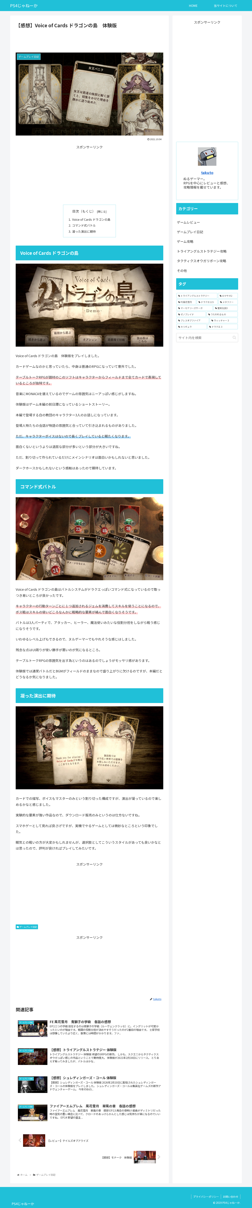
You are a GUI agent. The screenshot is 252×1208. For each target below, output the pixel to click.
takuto (207, 172)
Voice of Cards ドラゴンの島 (91, 219)
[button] (234, 337)
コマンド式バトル (84, 225)
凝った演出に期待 (84, 231)
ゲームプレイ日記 (28, 926)
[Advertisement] (89, 39)
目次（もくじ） (84, 211)
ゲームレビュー (188, 222)
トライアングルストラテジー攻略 (202, 251)
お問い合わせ (230, 1196)
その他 (182, 270)
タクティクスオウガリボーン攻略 (201, 260)
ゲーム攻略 (185, 241)
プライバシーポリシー (206, 1196)
